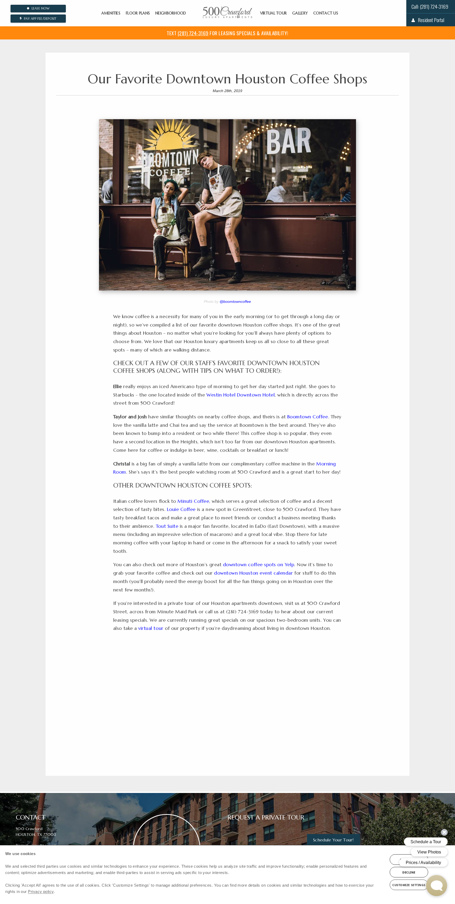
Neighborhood (170, 13)
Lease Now (39, 8)
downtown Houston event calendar (253, 573)
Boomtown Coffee (307, 417)
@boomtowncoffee (235, 301)
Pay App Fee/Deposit (39, 19)
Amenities (111, 13)
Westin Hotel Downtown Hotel (240, 395)
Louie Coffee (181, 509)
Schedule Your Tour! (333, 839)
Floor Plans (138, 13)
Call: (430, 6)
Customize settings (409, 885)
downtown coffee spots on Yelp (258, 564)
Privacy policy (40, 891)
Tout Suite (167, 526)
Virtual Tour (273, 13)
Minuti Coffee (193, 501)
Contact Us (325, 13)
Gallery (300, 13)
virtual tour (150, 628)
